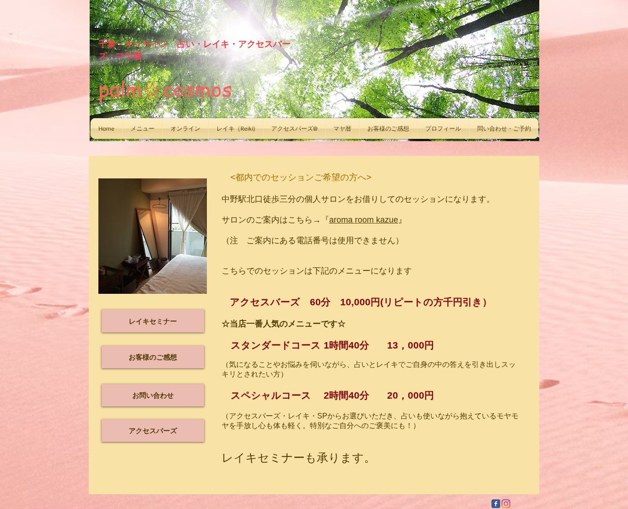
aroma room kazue (363, 219)
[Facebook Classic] (495, 503)
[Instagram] (506, 503)
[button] (142, 128)
